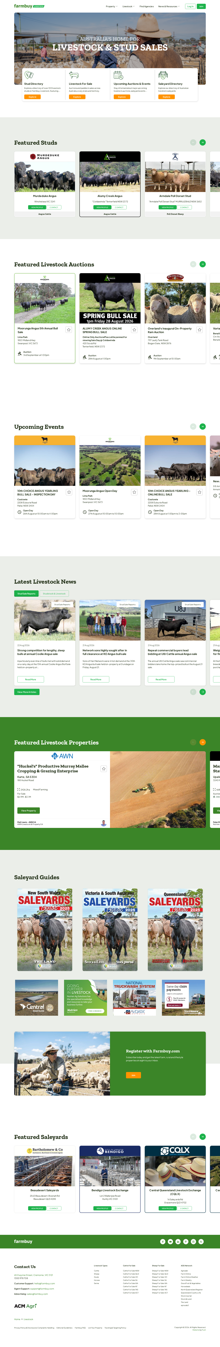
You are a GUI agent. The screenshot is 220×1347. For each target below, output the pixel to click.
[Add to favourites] (69, 329)
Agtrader (184, 1271)
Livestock (127, 6)
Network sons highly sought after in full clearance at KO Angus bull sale (105, 652)
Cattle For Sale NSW (131, 1271)
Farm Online (186, 1274)
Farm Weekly (186, 1280)
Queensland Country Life (191, 1293)
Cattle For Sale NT (130, 1286)
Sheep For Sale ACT (160, 1293)
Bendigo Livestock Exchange (110, 1190)
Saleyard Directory (170, 83)
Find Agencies (147, 6)
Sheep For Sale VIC (159, 1277)
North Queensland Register (192, 1289)
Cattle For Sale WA (130, 1283)
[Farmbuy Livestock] (38, 6)
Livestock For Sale (80, 83)
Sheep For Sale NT (159, 1286)
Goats (96, 1277)
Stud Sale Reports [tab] (26, 593)
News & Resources (167, 6)
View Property (28, 810)
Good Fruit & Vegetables (191, 1283)
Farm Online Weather (189, 1277)
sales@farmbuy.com (37, 1293)
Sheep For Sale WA (159, 1283)
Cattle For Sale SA (130, 1280)
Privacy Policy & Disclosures (25, 1328)
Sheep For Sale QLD (160, 1274)
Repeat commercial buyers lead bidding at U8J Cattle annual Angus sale (172, 652)
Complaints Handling (45, 1328)
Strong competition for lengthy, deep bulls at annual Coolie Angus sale (41, 652)
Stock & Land (186, 1299)
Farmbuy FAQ (80, 1328)
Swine (96, 1283)
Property (110, 6)
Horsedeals (185, 1286)
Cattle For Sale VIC (130, 1277)
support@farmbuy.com (42, 1288)
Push (204, 1330)
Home (17, 1319)
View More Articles (26, 692)
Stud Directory (33, 83)
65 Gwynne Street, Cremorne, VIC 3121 (33, 1275)
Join (201, 6)
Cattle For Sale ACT (131, 1293)
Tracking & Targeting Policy (115, 1328)
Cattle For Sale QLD (131, 1274)
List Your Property (95, 1328)
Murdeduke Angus (44, 196)
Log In (190, 6)
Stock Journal (186, 1296)
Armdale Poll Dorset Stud (175, 196)
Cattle (96, 1271)
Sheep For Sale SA (159, 1280)
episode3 (185, 1305)
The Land (184, 1302)
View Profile (37, 207)
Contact (54, 207)
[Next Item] (202, 142)
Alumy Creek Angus (110, 196)
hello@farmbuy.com (44, 1283)
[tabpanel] (110, 647)
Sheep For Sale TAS (159, 1289)
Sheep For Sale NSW (160, 1271)
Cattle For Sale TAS (130, 1289)
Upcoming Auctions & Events (132, 83)
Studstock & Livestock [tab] (54, 593)
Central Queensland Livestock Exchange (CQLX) (175, 1192)
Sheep (96, 1274)
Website (195, 1330)
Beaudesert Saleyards (45, 1190)
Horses (97, 1280)
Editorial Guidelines (64, 1328)
